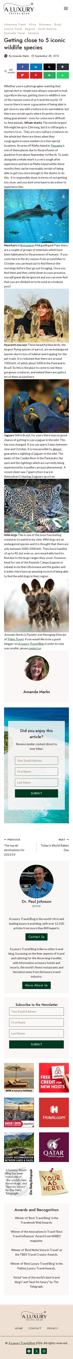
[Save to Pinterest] (36, 75)
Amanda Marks (20, 56)
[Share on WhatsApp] (63, 75)
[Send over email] (49, 75)
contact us (34, 648)
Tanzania (33, 33)
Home (19, 1328)
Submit (36, 793)
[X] (36, 1351)
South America (47, 29)
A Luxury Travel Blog (31, 643)
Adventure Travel (15, 24)
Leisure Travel (13, 29)
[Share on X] (49, 66)
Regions (30, 29)
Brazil (57, 24)
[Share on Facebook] (23, 66)
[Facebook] (29, 1351)
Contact (35, 1328)
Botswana (45, 24)
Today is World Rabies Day (55, 845)
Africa (32, 24)
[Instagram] (44, 1351)
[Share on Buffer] (63, 66)
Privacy (52, 1328)
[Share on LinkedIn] (36, 66)
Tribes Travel (15, 639)
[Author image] (5, 56)
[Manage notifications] (64, 1350)
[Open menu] (66, 8)
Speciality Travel (14, 33)
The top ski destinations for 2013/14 (14, 847)
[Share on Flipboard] (23, 75)
